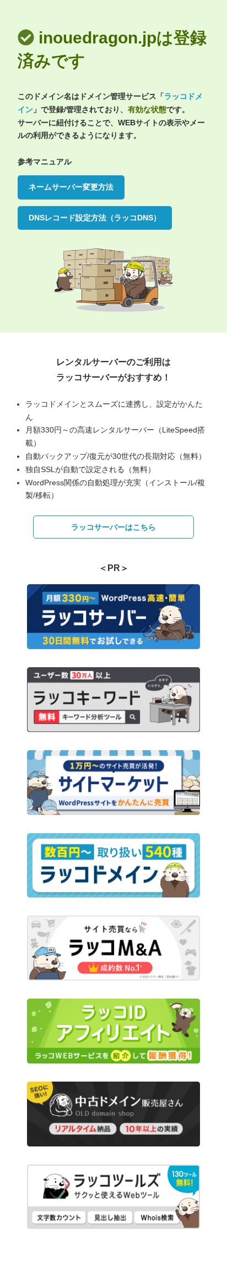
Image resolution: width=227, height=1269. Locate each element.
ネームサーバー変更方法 (71, 186)
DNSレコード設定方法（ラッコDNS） (95, 217)
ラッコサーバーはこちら (113, 527)
